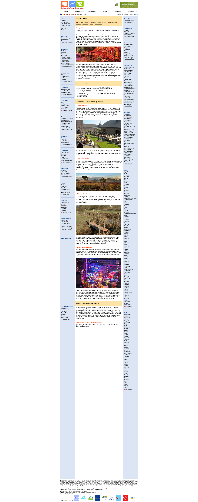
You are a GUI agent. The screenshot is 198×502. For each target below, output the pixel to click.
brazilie (75, 482)
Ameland (126, 31)
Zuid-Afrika (127, 301)
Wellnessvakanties (129, 101)
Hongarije (127, 232)
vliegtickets (101, 481)
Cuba (125, 207)
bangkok (62, 485)
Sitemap (63, 27)
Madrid (126, 359)
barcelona (67, 485)
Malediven (127, 252)
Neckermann (64, 78)
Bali (125, 179)
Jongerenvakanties (129, 134)
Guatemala (127, 230)
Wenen (126, 385)
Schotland (127, 278)
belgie (67, 482)
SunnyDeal (64, 41)
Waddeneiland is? (129, 22)
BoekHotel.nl (64, 186)
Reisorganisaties (66, 57)
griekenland (77, 483)
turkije (100, 484)
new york (77, 486)
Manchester (127, 361)
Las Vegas (127, 355)
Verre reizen (64, 100)
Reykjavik (126, 376)
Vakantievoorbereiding (67, 65)
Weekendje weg (128, 159)
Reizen (66, 11)
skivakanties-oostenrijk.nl (102, 488)
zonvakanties (121, 481)
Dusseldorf (127, 338)
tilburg (85, 14)
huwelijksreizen (117, 480)
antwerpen (130, 484)
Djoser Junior (65, 313)
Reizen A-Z (127, 112)
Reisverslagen (65, 60)
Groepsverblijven (129, 51)
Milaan (126, 362)
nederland (79, 14)
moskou (72, 486)
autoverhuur (76, 480)
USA (125, 297)
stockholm (96, 486)
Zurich (125, 387)
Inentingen (64, 55)
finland (67, 483)
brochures (82, 480)
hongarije (83, 483)
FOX (62, 102)
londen (127, 485)
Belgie (126, 181)
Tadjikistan (127, 283)
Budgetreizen (127, 120)
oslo (81, 486)
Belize (125, 182)
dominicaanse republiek (115, 482)
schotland (82, 484)
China (125, 203)
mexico (121, 483)
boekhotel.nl (127, 486)
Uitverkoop (64, 36)
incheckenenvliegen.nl (66, 488)
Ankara (126, 316)
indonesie (99, 483)
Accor (62, 185)
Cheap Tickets (65, 152)
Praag (125, 373)
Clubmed (63, 139)
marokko (117, 483)
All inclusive (127, 115)
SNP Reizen (64, 311)
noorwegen (62, 484)
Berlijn (126, 324)
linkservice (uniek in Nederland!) (88, 492)
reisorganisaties (81, 481)
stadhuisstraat (105, 88)
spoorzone (90, 91)
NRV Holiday (64, 107)
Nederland (127, 266)
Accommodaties (79, 11)
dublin (79, 485)
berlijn (71, 485)
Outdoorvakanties (129, 92)
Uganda (126, 294)
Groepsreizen (128, 131)
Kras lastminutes (65, 89)
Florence (126, 339)
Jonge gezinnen (128, 132)
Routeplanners (65, 61)
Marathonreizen (128, 85)
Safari (125, 95)
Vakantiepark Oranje (66, 228)
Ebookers (63, 154)
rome (91, 486)
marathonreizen (63, 481)
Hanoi (125, 344)
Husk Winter (64, 141)
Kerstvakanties (128, 84)
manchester (63, 486)
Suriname (126, 281)
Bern (125, 325)
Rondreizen (127, 145)
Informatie (131, 11)
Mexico (126, 258)
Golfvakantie (127, 81)
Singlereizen (127, 149)
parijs (84, 486)
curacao (96, 482)
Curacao (126, 209)
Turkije (126, 291)
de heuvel (90, 93)
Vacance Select (65, 128)
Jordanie (126, 246)
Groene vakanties (129, 129)
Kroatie (126, 249)
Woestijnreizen (128, 102)
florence (84, 485)
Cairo (125, 333)
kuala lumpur (111, 485)
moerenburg (82, 93)
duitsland (128, 482)
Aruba (125, 173)
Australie (126, 175)
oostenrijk (68, 484)
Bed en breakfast (128, 46)
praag (88, 486)
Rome (125, 378)
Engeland (126, 220)
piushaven (110, 91)
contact (79, 491)
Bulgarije (126, 193)
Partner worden (65, 25)
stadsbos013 (101, 90)
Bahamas (126, 176)
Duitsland (126, 216)
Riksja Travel (64, 317)
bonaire (71, 482)
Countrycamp (65, 202)
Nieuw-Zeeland (128, 269)
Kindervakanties (128, 137)
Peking (126, 372)
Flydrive (126, 128)
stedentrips (88, 481)
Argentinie (127, 172)
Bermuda (126, 184)
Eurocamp (64, 205)
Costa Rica (127, 206)
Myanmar (126, 263)
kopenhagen (104, 485)
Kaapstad (126, 348)
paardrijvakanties (72, 481)
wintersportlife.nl (121, 488)
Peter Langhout (65, 92)
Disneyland (127, 75)
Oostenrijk (127, 272)
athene (135, 484)
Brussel (126, 331)
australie (63, 482)
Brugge (126, 330)
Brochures (64, 54)
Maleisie (126, 253)
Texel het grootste (129, 20)
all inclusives (69, 480)
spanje (87, 484)
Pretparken (127, 140)
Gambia (126, 226)
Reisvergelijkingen (66, 58)
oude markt (80, 88)
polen (73, 484)
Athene (126, 319)
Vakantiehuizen (128, 55)
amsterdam (124, 484)
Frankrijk (126, 224)
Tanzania (126, 284)
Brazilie (126, 192)
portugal (77, 484)
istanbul (98, 485)
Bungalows (127, 48)
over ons (64, 491)
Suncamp (63, 210)
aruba (136, 481)
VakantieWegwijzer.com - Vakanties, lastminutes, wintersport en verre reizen (72, 6)
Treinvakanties (128, 152)
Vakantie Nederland (66, 306)
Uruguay (126, 295)
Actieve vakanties (129, 67)
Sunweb (63, 79)
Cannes (126, 334)
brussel (76, 485)
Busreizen (127, 122)
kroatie (107, 483)
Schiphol (126, 146)
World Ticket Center (66, 160)
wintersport (107, 481)
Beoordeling (64, 52)
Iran (125, 240)
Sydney (126, 381)
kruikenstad (81, 96)
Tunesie (126, 289)
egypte (132, 482)
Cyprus (126, 210)
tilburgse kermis (100, 93)
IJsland (126, 235)
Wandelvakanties (129, 99)
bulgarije (80, 482)
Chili (125, 201)
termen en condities (81, 493)
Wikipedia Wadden (129, 33)
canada (85, 482)
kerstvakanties (125, 480)
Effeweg (63, 170)
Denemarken (127, 212)
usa (104, 484)
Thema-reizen (128, 65)
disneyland (99, 480)
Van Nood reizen (65, 173)
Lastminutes (64, 87)
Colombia (126, 204)
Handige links (128, 28)
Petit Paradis (64, 208)
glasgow (89, 485)
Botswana (127, 190)
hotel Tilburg (111, 312)
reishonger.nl (93, 488)
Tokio (125, 382)
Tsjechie (126, 287)
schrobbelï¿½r (80, 91)
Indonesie (127, 238)
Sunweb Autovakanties (65, 125)
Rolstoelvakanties (129, 143)
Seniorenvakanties (129, 148)
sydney (101, 486)
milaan (68, 486)
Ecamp (63, 204)
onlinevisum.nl (85, 488)
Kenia (125, 247)
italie (104, 483)
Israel (125, 241)
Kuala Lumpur (128, 353)
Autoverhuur (127, 118)
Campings (64, 200)
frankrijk (71, 483)
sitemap (65, 489)
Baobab (63, 314)
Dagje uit (126, 125)
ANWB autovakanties (67, 118)
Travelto (74, 493)
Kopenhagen (127, 351)
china (89, 482)
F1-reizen (126, 78)
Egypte (126, 218)
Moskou (126, 364)
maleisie (112, 483)
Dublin (126, 336)
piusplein (88, 88)
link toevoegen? (81, 489)
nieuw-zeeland (133, 483)
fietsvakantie (106, 480)
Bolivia (126, 187)
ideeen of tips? (89, 489)
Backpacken (127, 68)
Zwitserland (127, 304)
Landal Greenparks (66, 223)
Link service (64, 22)
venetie (105, 486)
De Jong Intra (65, 76)
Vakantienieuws (65, 63)
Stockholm (127, 379)
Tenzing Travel (65, 105)
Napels (126, 365)
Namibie (126, 264)
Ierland (126, 233)
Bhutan (126, 186)
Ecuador (126, 221)
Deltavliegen (127, 73)
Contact (63, 30)
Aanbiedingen (65, 51)
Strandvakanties (128, 151)
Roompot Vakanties (66, 226)
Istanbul (126, 347)
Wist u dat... (127, 19)
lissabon (122, 485)
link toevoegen (68, 492)
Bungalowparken (66, 218)
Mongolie (126, 261)
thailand (92, 484)
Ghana (126, 227)
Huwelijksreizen (128, 82)
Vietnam (126, 298)
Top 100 (63, 28)
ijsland (91, 483)
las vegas (117, 485)
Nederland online (66, 238)
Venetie (126, 384)
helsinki (93, 485)
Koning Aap (64, 104)
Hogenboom (64, 221)
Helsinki (126, 345)
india (95, 483)
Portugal (126, 277)
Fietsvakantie (127, 79)
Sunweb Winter (65, 142)
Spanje (126, 280)
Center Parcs (64, 220)
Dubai (125, 215)
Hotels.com (64, 191)
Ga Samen (64, 171)
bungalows (88, 480)
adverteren (84, 491)
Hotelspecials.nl (65, 192)
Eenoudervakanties (129, 126)
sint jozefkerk (111, 93)
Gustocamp (64, 207)
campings (94, 480)
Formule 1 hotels (65, 189)
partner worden (76, 492)
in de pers (70, 491)
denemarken (106, 482)
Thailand (126, 286)
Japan (125, 244)
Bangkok (126, 321)
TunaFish (63, 108)
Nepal (125, 267)
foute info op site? (72, 489)
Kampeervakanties (129, 135)
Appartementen (128, 44)
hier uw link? (127, 35)
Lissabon (126, 356)
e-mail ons (100, 489)
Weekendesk (64, 175)
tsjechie (96, 484)
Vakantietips (118, 11)
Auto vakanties (65, 117)
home (66, 14)
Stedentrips (64, 168)
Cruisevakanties (128, 70)
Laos (125, 250)
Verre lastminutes (66, 91)
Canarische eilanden (130, 198)
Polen (125, 275)
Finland (126, 223)
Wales (125, 300)
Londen (126, 358)
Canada (126, 196)
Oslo (125, 368)
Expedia (63, 155)
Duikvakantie (127, 76)
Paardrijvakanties (129, 93)
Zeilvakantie (127, 104)
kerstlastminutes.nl (76, 488)
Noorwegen (127, 270)
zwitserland (114, 484)
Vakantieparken (128, 57)
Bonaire (126, 189)
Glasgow (126, 342)
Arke (62, 75)
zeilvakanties (114, 481)
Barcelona (127, 322)
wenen (109, 486)
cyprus (100, 482)
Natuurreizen (127, 90)
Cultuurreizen (128, 71)
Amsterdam (127, 314)
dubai (123, 482)
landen (72, 14)
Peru (125, 274)
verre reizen (94, 481)
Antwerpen (127, 318)
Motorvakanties (128, 87)
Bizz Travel (64, 138)
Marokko (126, 257)
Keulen (126, 350)
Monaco (126, 260)
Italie (125, 243)
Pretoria (126, 375)
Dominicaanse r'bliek (130, 213)
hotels (111, 480)
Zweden (126, 303)
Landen (126, 170)
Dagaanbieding (65, 38)
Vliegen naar (64, 158)
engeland (62, 483)
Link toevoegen (65, 23)
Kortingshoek (64, 39)
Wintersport (64, 136)
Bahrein (126, 178)
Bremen (126, 328)
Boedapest (127, 327)
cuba (92, 482)
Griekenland (127, 229)
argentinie (131, 481)
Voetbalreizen (128, 98)
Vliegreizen (127, 156)
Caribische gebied (129, 199)
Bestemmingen (92, 11)
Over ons (63, 20)
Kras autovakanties (66, 121)
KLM (62, 157)
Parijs (125, 370)
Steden (105, 11)
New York (126, 367)
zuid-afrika (108, 484)
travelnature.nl (112, 488)
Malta (125, 255)
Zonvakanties (65, 73)
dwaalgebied (95, 88)
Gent (125, 341)
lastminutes (132, 480)
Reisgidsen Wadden (66, 310)
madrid (131, 485)
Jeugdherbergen (128, 54)
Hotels (63, 183)
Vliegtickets (64, 150)
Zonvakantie (64, 316)
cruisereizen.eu (134, 486)
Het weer (126, 30)
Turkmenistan (128, 292)
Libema (63, 225)
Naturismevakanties (129, 88)
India (125, 237)
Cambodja (127, 195)
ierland (87, 483)
